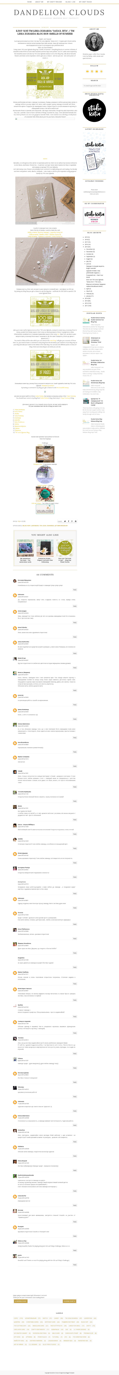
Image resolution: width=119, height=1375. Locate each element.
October (88, 254)
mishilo (20, 839)
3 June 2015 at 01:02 (23, 855)
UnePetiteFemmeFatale (26, 1175)
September (89, 256)
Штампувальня (61, 525)
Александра (22, 611)
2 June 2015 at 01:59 (23, 582)
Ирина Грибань (23, 972)
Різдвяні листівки (68, 1322)
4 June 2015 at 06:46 (23, 931)
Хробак (20, 1005)
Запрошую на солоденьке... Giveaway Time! (96, 340)
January (88, 296)
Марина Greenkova (24, 943)
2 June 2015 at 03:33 (23, 644)
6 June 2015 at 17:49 (23, 1023)
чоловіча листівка (39, 1333)
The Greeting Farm (79, 1337)
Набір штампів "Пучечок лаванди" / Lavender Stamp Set (45, 232)
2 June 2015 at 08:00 (23, 744)
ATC (66, 1337)
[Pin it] (75, 521)
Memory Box (67, 1341)
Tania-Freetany (19, 416)
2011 (86, 306)
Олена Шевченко (24, 724)
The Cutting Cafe (20, 1326)
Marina (17, 428)
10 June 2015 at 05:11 (23, 1089)
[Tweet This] (64, 521)
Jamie (20, 1255)
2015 (86, 247)
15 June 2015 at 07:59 (23, 1198)
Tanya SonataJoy (19, 409)
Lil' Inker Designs (80, 1329)
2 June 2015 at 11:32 (23, 794)
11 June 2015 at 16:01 (23, 1103)
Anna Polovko (22, 627)
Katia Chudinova (19, 422)
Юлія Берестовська (25, 988)
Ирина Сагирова (23, 757)
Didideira (21, 1146)
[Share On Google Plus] (72, 521)
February (89, 293)
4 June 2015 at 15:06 (23, 960)
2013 (86, 301)
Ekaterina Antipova (20, 426)
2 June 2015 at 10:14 (23, 759)
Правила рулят (42, 485)
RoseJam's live (37, 464)
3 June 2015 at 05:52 (23, 869)
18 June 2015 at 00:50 (23, 1229)
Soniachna (21, 1130)
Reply (74, 590)
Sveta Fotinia (39, 396)
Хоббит (40, 445)
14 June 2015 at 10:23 (23, 1163)
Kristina (16, 424)
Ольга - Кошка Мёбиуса (26, 824)
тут (58, 334)
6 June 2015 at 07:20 (23, 1007)
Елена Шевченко (23, 1116)
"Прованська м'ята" (47, 385)
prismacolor (88, 1333)
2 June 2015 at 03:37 (23, 660)
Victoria (20, 912)
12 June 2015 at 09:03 (23, 1118)
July (87, 261)
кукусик (21, 695)
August (88, 259)
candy (56, 1318)
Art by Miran (18, 1344)
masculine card (38, 1326)
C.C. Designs (33, 1344)
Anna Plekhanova (23, 929)
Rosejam (21, 1226)
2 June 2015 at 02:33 (23, 629)
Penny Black (42, 1337)
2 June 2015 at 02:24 (23, 613)
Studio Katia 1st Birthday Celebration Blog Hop (98, 362)
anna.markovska (23, 642)
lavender (35, 525)
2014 (86, 298)
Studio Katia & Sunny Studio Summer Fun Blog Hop (98, 320)
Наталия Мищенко (24, 580)
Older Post (69, 1301)
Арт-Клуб (17, 1337)
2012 (86, 303)
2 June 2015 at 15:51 (23, 808)
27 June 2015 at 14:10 (23, 1257)
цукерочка (88, 1318)
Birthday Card (50, 1322)
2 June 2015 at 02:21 (23, 597)
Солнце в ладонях (24, 1021)
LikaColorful (22, 1196)
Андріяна (21, 958)
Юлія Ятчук (22, 658)
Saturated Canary (20, 1333)
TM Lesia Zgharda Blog (22, 432)
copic (16, 1318)
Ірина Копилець (23, 709)
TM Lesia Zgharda (46, 525)
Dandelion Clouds (59, 12)
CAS (67, 1329)
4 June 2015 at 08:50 (23, 945)
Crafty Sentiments (38, 1329)
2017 (86, 242)
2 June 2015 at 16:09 (23, 826)
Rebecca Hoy (22, 1241)
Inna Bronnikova (23, 742)
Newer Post (21, 1301)
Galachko (17, 420)
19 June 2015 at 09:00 (23, 1243)
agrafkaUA (55, 1329)
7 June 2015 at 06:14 (23, 1040)
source (45, 159)
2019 (86, 237)
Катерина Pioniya (24, 867)
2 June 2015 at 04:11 (23, 674)
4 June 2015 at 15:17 (23, 974)
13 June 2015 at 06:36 (23, 1149)
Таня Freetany (71, 396)
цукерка (17, 1322)
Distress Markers (36, 1341)
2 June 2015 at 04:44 (23, 712)
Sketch (45, 1318)
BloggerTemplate (70, 1373)
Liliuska (16, 413)
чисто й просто (56, 1326)
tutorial (55, 1337)
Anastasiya (17, 418)
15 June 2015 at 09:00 (23, 1212)
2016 (86, 244)
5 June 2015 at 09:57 (23, 990)
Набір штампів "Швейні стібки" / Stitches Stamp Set (45, 234)
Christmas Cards (32, 1322)
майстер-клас (19, 1341)
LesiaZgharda (53, 1341)
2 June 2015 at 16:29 (23, 841)
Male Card (56, 1333)
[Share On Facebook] (68, 521)
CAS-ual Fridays (36, 503)
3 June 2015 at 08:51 (23, 900)
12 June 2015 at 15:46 (23, 1132)
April (87, 289)
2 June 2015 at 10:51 (23, 773)
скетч (89, 1326)
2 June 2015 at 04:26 (23, 697)
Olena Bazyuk (22, 1161)
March (88, 291)
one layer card (19, 1329)
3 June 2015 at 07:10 (23, 884)
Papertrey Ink (83, 1341)
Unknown (21, 594)
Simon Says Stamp (71, 1333)
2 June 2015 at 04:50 (23, 726)
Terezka (20, 1038)
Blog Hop (26, 525)
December (89, 249)
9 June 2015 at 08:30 (23, 1075)
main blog (53, 340)
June (87, 264)
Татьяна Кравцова (24, 792)
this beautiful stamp (63, 388)
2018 (86, 239)
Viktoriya (21, 1087)
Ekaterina (18, 430)
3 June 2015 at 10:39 (23, 915)
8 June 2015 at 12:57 (23, 1060)
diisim (20, 806)
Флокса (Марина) (24, 672)
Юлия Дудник (23, 853)
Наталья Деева (23, 1073)
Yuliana (20, 1058)
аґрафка (29, 1337)
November (89, 251)
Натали (20, 1210)
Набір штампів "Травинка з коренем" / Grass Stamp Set (45, 236)
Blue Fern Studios (49, 1344)
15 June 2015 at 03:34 (23, 1177)
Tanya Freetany (65, 398)
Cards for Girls (74, 1326)
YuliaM (20, 771)
